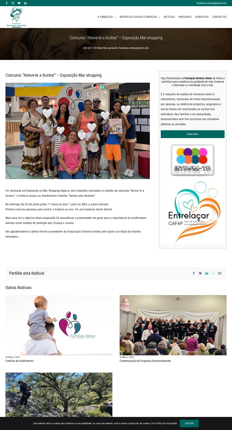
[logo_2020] (16, 7)
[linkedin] (25, 3)
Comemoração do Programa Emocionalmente (145, 361)
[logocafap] (193, 182)
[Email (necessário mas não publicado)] (219, 273)
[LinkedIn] (207, 273)
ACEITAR (189, 423)
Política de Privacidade (166, 423)
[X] (200, 273)
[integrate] (193, 139)
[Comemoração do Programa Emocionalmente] (173, 297)
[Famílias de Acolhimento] (58, 297)
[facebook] (6, 3)
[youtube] (19, 3)
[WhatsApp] (213, 273)
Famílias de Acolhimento (19, 361)
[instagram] (13, 3)
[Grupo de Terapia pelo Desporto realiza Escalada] (58, 375)
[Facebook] (193, 273)
